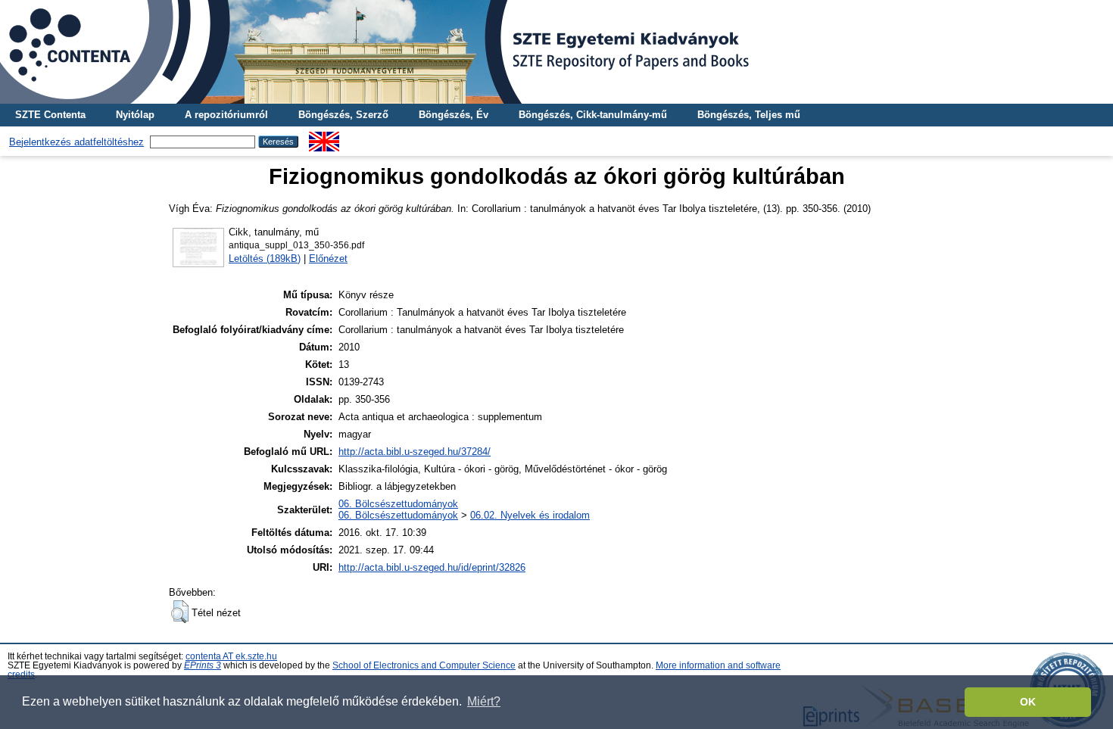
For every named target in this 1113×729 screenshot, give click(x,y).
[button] (180, 611)
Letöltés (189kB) (265, 258)
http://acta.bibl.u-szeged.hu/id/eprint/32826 (431, 567)
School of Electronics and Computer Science (424, 665)
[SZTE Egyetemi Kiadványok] (556, 52)
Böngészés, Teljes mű (748, 114)
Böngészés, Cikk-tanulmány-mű (593, 114)
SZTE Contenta (50, 114)
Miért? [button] (483, 701)
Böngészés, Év (453, 114)
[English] (324, 137)
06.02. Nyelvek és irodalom (530, 515)
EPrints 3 (202, 665)
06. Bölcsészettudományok (398, 503)
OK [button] (1028, 702)
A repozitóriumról (226, 114)
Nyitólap (135, 114)
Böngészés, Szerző (343, 114)
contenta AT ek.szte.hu (231, 656)
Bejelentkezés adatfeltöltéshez (76, 142)
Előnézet (328, 258)
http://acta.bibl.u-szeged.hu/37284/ (414, 451)
